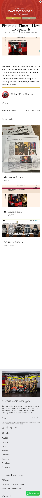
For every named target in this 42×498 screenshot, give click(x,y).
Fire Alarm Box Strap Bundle (13, 484)
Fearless (5, 455)
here (14, 85)
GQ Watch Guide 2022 (14, 242)
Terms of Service (14, 424)
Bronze (5, 451)
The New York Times (14, 177)
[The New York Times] (21, 149)
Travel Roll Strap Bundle (11, 488)
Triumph (5, 459)
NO (29, 18)
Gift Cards (6, 467)
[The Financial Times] (21, 196)
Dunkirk (5, 438)
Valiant (4, 446)
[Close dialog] (40, 1)
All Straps (5, 480)
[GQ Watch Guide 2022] (21, 228)
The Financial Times (13, 211)
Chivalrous (6, 463)
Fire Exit (5, 442)
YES (13, 18)
